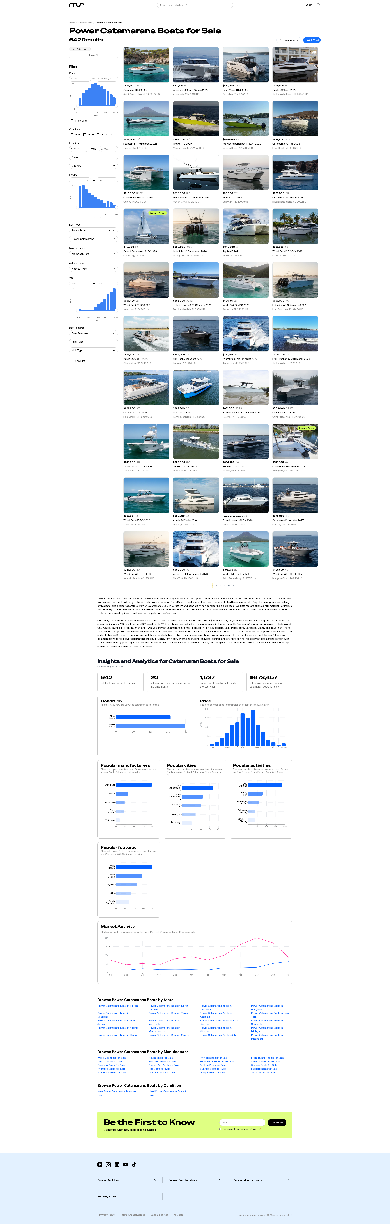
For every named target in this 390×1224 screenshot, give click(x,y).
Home (72, 22)
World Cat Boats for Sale (112, 1057)
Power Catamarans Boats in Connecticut (267, 1022)
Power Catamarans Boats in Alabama (216, 1015)
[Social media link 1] (100, 1164)
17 (229, 585)
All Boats (178, 1214)
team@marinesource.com (250, 1215)
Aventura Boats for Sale (111, 1068)
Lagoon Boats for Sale (110, 1061)
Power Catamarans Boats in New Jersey (116, 1022)
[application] (145, 723)
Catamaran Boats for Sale (265, 1061)
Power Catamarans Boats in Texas (168, 1013)
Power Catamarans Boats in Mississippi (267, 1037)
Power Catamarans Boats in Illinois (117, 1035)
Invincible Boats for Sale (214, 1057)
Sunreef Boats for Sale (213, 1068)
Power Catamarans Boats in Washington (164, 1022)
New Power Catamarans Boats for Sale (117, 1093)
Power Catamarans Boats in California (216, 1007)
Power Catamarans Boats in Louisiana (113, 1015)
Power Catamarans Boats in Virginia (118, 1027)
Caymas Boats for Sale (264, 1065)
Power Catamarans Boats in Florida (118, 1005)
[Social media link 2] (108, 1164)
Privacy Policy (107, 1214)
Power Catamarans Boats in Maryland (267, 1007)
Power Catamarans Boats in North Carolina (168, 1007)
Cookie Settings (159, 1214)
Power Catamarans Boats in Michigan (267, 1029)
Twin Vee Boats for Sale (162, 1061)
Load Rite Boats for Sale (162, 1072)
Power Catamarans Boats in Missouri (216, 1029)
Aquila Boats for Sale (161, 1057)
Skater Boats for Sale (263, 1072)
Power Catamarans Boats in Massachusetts (164, 1029)
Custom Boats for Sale (213, 1065)
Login (309, 4)
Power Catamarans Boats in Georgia (169, 1035)
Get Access (277, 1122)
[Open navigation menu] (318, 5)
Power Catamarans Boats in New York (270, 1015)
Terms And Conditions (132, 1214)
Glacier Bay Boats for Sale (164, 1065)
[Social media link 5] (134, 1164)
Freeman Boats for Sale (111, 1065)
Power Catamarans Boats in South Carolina (219, 1022)
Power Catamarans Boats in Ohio (219, 1035)
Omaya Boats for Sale (212, 1072)
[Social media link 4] (125, 1164)
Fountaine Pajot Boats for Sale (217, 1061)
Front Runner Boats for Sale (267, 1057)
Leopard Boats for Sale (264, 1068)
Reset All (93, 55)
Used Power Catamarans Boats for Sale (168, 1093)
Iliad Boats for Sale (159, 1068)
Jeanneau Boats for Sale (112, 1072)
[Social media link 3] (117, 1164)
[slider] (77, 105)
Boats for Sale (85, 22)
